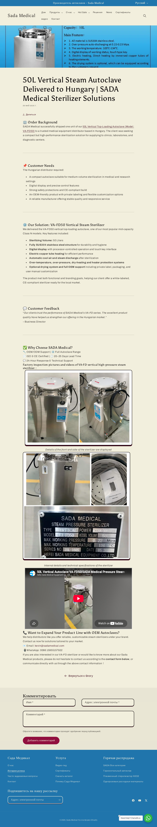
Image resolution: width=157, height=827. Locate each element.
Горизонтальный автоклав (117, 771)
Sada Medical (71, 820)
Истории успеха (16, 771)
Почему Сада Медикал (68, 781)
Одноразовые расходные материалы (123, 781)
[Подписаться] (59, 800)
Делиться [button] (31, 114)
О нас (11, 765)
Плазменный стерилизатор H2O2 (121, 776)
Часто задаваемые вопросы (23, 776)
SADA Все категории (114, 765)
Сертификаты (63, 771)
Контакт (12, 781)
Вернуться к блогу (81, 675)
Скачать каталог (64, 776)
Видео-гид (61, 765)
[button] (56, 12)
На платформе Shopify (87, 820)
